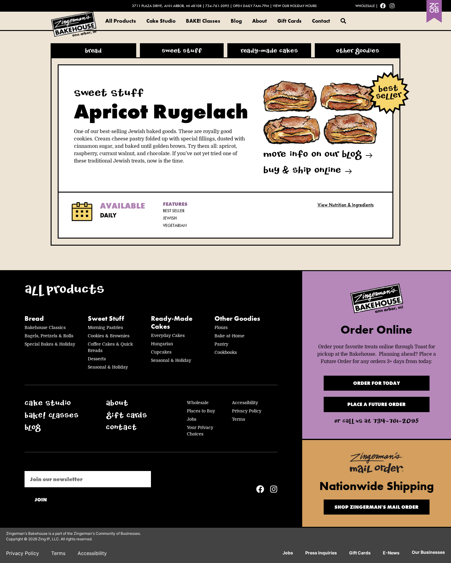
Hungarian (162, 343)
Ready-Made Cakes (171, 323)
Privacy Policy (246, 410)
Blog (236, 20)
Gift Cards (289, 20)
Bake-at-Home (229, 335)
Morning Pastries (105, 327)
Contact (321, 20)
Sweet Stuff (106, 319)
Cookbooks (225, 352)
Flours (221, 327)
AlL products (64, 291)
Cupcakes (161, 352)
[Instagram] (392, 6)
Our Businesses (428, 552)
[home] (376, 300)
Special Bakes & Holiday (50, 344)
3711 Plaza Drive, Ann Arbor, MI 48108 (167, 5)
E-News (391, 552)
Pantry (221, 344)
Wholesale (365, 5)
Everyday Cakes (168, 335)
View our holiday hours (295, 5)
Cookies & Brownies (108, 335)
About (259, 20)
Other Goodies (237, 319)
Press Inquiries (321, 552)
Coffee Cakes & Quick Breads (110, 347)
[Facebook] (383, 6)
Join (41, 499)
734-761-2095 (217, 5)
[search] (343, 21)
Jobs (191, 419)
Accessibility (245, 402)
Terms (238, 419)
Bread (34, 319)
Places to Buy (201, 410)
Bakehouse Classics (45, 327)
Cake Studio (160, 20)
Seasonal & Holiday (108, 367)
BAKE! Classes (203, 20)
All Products (120, 20)
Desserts (97, 358)
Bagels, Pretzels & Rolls (49, 335)
